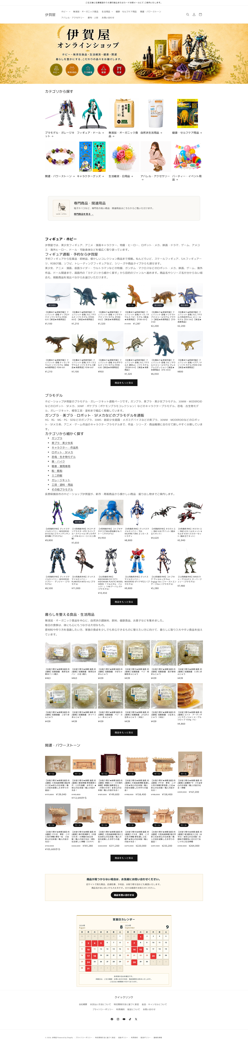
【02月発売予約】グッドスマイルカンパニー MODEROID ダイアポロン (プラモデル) (137, 580)
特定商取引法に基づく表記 (126, 1004)
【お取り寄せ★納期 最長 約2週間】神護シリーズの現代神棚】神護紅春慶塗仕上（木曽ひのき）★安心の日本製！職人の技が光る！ (110, 785)
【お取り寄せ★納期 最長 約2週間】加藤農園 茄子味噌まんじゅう (163, 671)
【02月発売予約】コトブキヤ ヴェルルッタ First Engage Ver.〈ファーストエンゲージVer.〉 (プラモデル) (163, 580)
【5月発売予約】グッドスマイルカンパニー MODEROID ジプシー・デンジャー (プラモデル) (57, 580)
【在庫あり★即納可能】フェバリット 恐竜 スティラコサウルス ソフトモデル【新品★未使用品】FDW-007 (84, 364)
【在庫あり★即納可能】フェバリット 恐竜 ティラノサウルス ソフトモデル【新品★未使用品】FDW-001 (57, 364)
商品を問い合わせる (124, 894)
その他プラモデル (62, 489)
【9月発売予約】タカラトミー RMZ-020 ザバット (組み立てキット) (163, 531)
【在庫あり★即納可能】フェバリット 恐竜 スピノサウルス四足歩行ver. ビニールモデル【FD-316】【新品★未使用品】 (190, 317)
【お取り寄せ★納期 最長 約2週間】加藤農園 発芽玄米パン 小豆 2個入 (84, 671)
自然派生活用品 (150, 132)
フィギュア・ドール (89, 132)
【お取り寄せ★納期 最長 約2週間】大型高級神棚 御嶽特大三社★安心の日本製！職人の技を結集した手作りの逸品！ (57, 785)
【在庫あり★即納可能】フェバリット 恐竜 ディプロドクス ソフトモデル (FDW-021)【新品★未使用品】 (57, 316)
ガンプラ (57, 438)
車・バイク (58, 461)
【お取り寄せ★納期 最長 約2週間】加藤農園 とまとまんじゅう (190, 671)
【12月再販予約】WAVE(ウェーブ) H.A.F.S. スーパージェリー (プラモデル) (190, 579)
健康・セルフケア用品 (185, 132)
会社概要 (83, 1004)
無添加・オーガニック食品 (123, 134)
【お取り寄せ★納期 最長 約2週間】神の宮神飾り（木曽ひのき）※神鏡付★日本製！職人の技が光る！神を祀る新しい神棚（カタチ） (84, 837)
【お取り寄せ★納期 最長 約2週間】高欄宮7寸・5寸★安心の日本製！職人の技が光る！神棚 (190, 784)
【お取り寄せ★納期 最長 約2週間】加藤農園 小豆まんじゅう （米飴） (163, 714)
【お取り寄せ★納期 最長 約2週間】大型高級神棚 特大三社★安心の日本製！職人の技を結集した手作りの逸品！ (110, 837)
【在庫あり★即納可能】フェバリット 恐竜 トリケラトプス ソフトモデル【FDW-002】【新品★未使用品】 (110, 316)
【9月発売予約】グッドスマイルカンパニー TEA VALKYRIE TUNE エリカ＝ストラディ (137, 532)
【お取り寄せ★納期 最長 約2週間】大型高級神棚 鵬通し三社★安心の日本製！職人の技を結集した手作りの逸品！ (137, 785)
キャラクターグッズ (89, 176)
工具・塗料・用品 (62, 484)
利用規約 (120, 1009)
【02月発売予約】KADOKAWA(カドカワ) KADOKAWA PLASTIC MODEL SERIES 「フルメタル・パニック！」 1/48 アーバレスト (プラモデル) (110, 583)
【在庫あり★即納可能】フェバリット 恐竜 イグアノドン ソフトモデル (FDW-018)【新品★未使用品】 (190, 364)
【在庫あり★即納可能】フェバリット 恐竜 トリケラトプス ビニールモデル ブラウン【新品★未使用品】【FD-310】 (163, 317)
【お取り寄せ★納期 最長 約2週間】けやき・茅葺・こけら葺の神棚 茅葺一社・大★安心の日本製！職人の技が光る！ (57, 837)
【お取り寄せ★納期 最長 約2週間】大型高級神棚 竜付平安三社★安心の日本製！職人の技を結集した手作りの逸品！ (163, 837)
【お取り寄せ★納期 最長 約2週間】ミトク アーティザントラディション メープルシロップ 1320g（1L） (190, 716)
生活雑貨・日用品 (119, 176)
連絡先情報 (158, 1037)
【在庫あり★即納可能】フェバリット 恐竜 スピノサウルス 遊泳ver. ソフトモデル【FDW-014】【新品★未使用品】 (137, 365)
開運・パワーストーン (58, 176)
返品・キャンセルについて (154, 1004)
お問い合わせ (149, 1009)
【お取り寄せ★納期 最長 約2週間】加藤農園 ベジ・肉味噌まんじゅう (137, 671)
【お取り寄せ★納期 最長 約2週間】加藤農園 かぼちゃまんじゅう (110, 671)
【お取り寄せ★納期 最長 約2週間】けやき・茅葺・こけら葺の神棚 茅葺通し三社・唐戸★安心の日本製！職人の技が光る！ (137, 837)
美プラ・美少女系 (62, 443)
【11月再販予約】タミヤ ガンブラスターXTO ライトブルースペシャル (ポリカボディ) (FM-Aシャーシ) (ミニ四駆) (84, 534)
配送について (133, 1009)
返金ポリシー (123, 1037)
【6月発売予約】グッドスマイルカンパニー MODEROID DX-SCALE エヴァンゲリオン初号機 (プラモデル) (57, 532)
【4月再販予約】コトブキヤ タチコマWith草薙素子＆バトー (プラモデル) (110, 531)
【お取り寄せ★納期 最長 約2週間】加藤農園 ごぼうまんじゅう (57, 714)
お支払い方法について (100, 1004)
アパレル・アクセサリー (155, 176)
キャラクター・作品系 (65, 447)
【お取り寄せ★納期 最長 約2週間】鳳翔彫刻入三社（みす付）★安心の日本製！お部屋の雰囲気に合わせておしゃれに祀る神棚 (190, 837)
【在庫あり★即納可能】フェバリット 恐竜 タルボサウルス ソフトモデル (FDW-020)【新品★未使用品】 (110, 364)
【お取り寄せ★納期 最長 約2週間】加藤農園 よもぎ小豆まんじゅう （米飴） (137, 714)
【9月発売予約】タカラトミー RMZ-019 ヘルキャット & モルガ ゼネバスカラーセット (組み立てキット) (190, 532)
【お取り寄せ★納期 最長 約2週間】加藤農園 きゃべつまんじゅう (84, 714)
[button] (65, 11)
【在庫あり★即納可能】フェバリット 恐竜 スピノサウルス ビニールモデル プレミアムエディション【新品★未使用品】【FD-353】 (163, 365)
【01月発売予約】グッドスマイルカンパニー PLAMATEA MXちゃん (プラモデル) (83, 580)
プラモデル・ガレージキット (59, 134)
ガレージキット (61, 480)
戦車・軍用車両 (61, 466)
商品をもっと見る (124, 382)
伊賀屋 (54, 1037)
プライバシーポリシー (103, 1009)
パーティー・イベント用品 (187, 177)
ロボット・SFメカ (62, 452)
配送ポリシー (146, 1037)
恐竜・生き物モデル (64, 457)
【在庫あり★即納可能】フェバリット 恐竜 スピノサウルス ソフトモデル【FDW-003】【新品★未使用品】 (84, 316)
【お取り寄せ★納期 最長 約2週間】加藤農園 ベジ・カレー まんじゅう (110, 714)
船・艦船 (57, 470)
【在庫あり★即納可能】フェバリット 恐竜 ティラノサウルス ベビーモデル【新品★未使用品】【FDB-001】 (137, 316)
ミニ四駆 (57, 475)
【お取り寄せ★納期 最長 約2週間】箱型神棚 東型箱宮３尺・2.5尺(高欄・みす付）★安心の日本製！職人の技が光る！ (84, 785)
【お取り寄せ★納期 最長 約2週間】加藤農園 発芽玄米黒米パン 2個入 (57, 671)
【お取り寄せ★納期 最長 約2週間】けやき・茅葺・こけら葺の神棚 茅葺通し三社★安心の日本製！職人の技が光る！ (163, 785)
